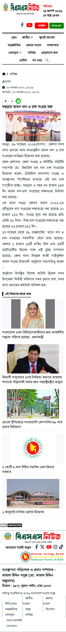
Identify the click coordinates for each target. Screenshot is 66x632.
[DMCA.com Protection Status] (11, 525)
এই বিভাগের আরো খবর (18, 294)
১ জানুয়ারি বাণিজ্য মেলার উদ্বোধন (23, 512)
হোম (14, 37)
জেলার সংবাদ (33, 45)
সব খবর (37, 60)
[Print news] (18, 101)
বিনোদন (50, 609)
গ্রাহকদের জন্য (49, 53)
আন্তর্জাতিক (14, 45)
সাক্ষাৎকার (52, 45)
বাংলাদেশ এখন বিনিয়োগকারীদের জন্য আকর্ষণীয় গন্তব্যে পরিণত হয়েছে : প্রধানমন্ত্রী (33, 334)
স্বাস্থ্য (28, 609)
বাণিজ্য (32, 53)
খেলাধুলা (13, 53)
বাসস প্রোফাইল (14, 620)
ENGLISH (56, 25)
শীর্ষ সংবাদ (11, 604)
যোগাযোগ (12, 626)
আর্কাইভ (42, 25)
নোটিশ (23, 60)
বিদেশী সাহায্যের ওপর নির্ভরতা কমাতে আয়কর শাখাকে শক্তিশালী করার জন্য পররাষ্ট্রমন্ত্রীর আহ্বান (33, 379)
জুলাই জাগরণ (47, 37)
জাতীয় (26, 37)
